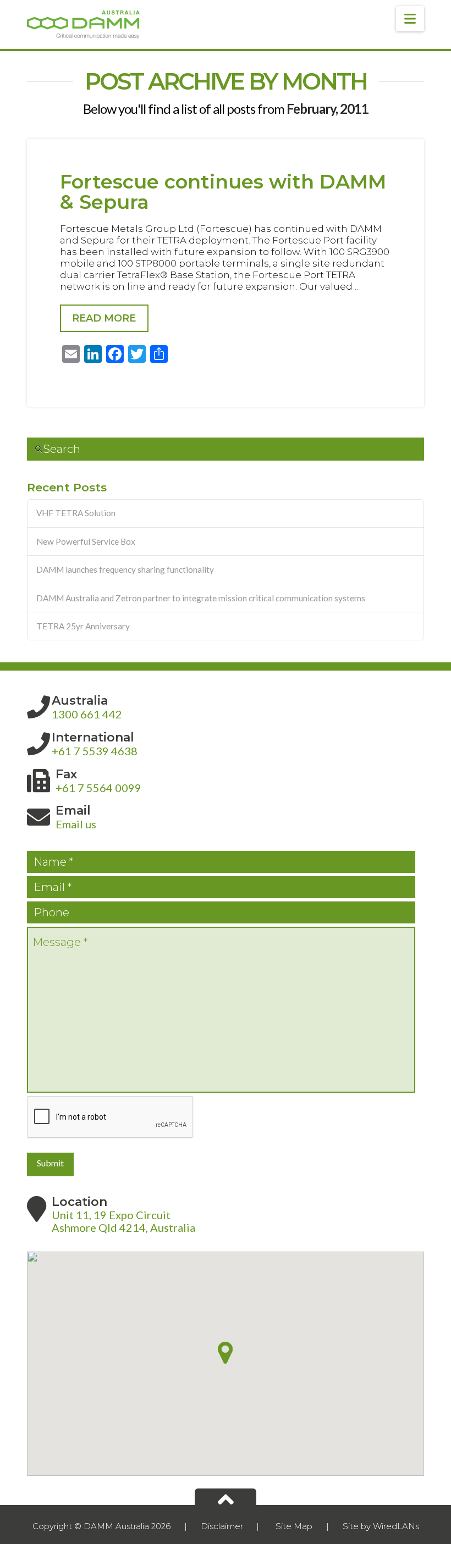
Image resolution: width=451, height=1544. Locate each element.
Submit (50, 1163)
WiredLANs (396, 1526)
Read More (104, 318)
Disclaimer (222, 1526)
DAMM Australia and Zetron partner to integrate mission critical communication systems (200, 598)
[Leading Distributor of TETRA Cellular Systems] (83, 24)
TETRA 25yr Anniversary (83, 626)
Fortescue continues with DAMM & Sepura (223, 192)
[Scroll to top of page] (225, 1496)
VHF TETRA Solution (76, 513)
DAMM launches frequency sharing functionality (125, 569)
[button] (410, 18)
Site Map (294, 1526)
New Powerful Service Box (85, 541)
